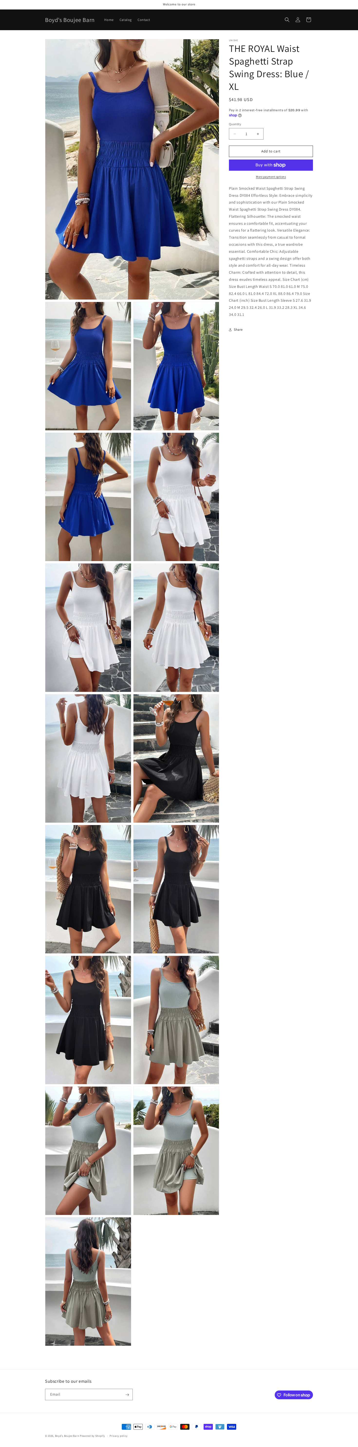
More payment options (271, 177)
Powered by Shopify (92, 1436)
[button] (287, 19)
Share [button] (238, 330)
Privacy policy (119, 1435)
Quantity (235, 124)
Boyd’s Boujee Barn (67, 1436)
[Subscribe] (127, 1394)
